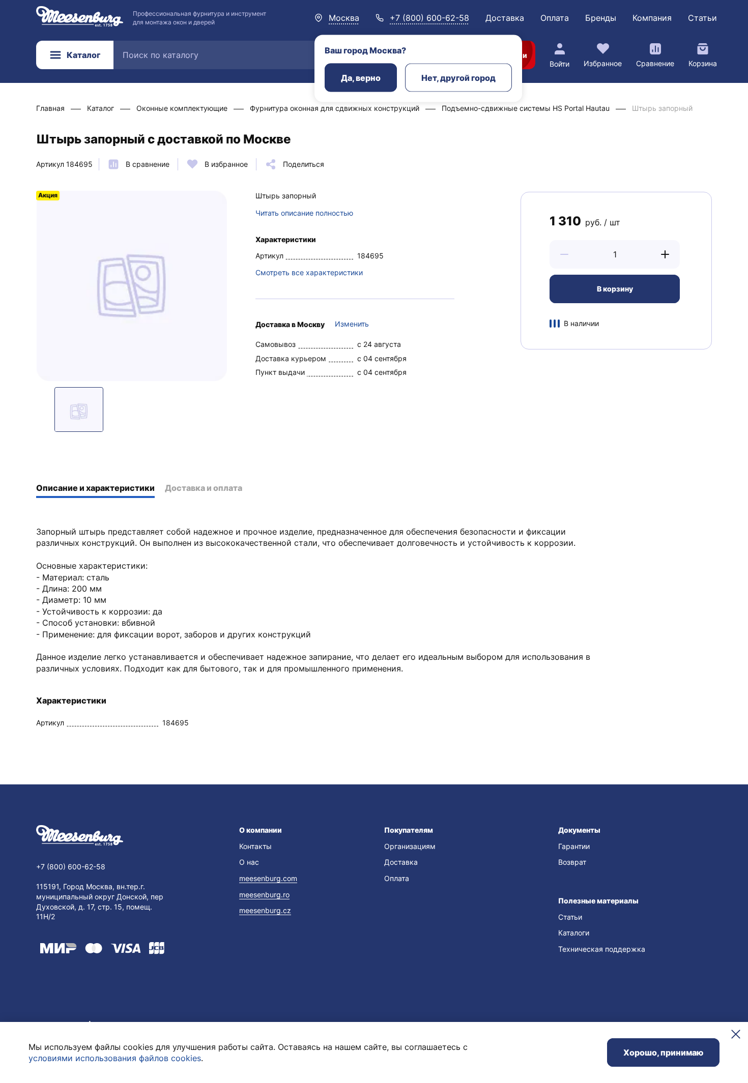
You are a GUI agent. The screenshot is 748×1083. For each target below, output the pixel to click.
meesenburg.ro (264, 894)
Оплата (554, 18)
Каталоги (573, 932)
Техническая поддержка (601, 949)
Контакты (255, 846)
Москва (344, 17)
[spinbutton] (614, 254)
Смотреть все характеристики (309, 272)
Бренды (600, 18)
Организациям (410, 846)
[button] (564, 254)
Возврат (572, 862)
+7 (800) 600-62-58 (429, 18)
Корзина (702, 63)
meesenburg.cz (265, 910)
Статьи (702, 18)
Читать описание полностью (304, 213)
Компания (652, 18)
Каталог (83, 55)
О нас (249, 862)
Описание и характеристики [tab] (95, 488)
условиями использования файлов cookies (114, 1058)
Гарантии (574, 846)
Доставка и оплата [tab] (203, 488)
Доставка (504, 18)
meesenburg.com (268, 878)
